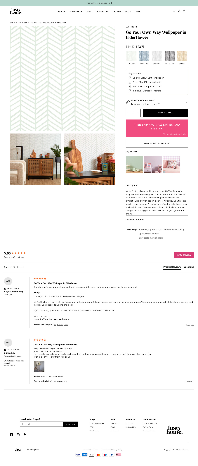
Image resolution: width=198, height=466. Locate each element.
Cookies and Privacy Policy (112, 450)
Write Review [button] (184, 255)
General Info (149, 419)
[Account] (179, 11)
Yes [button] (55, 325)
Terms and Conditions (89, 450)
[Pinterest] (25, 435)
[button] (39, 366)
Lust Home (132, 27)
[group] (18, 253)
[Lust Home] (16, 13)
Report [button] (60, 325)
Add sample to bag (157, 143)
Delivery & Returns (150, 423)
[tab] (172, 268)
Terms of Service (149, 431)
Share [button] (66, 325)
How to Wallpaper (97, 423)
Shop (113, 419)
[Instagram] (18, 435)
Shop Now (156, 128)
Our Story (129, 423)
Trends (117, 11)
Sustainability (131, 427)
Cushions (102, 11)
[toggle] (174, 11)
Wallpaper (76, 11)
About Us (130, 419)
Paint (89, 11)
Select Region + (33, 450)
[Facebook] (11, 435)
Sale (138, 11)
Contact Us (94, 431)
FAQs (92, 427)
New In (61, 11)
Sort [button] (6, 267)
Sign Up (70, 424)
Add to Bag (165, 113)
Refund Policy (148, 427)
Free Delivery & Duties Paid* (99, 3)
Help (92, 419)
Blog (128, 11)
